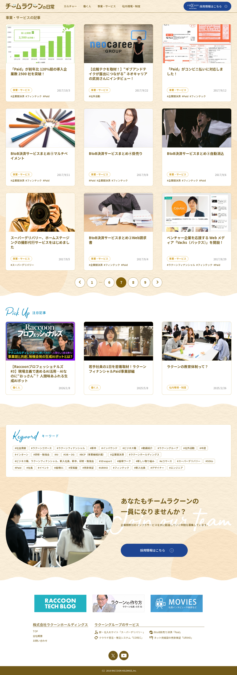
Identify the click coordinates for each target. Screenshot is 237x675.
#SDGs (209, 461)
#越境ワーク (124, 461)
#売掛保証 (88, 467)
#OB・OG (68, 454)
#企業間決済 (17, 96)
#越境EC (59, 467)
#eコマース (165, 461)
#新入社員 (139, 467)
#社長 (29, 467)
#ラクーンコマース (41, 448)
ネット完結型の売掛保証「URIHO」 (173, 637)
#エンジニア (176, 467)
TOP (35, 631)
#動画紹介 (147, 448)
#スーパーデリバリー (22, 265)
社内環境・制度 (131, 6)
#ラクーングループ (168, 448)
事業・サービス (107, 6)
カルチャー (70, 6)
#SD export (105, 461)
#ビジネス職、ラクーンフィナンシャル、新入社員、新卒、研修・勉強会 (54, 461)
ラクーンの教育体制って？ (187, 366)
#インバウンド (109, 448)
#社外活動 (94, 96)
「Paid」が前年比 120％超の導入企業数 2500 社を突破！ (39, 71)
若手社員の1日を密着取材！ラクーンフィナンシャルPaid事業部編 (117, 369)
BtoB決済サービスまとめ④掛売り (115, 153)
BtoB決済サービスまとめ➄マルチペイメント (39, 156)
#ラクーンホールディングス (144, 454)
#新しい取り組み (145, 461)
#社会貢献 (20, 448)
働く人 (87, 6)
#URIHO (103, 467)
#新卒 (93, 448)
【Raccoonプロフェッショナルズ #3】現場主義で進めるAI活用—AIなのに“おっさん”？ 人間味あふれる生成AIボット (39, 373)
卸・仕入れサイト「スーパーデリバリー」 (122, 632)
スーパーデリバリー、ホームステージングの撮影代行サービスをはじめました (40, 242)
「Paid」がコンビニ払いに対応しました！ (195, 71)
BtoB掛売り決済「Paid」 (168, 632)
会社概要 (38, 636)
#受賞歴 (73, 467)
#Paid (46, 96)
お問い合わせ (40, 640)
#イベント (43, 467)
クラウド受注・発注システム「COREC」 (121, 637)
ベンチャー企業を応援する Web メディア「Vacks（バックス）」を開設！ (196, 240)
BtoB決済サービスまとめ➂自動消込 (195, 153)
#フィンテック (34, 96)
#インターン (21, 454)
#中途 (203, 448)
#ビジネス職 (129, 448)
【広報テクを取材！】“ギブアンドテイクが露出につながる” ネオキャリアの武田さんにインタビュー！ (118, 74)
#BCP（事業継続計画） (92, 454)
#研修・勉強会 (41, 454)
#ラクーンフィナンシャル (181, 265)
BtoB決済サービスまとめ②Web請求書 (117, 240)
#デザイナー (157, 467)
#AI (56, 454)
